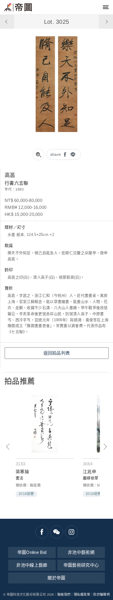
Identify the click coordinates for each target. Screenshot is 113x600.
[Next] (105, 446)
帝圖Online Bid (32, 552)
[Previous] (8, 446)
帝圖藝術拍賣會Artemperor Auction (18, 7)
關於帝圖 (56, 577)
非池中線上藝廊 (31, 565)
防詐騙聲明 (101, 594)
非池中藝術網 (81, 552)
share (55, 154)
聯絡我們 (63, 594)
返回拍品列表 (56, 352)
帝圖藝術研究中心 (81, 565)
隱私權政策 (82, 594)
